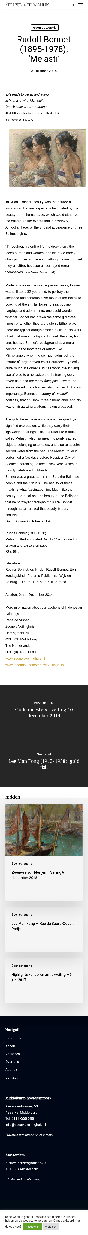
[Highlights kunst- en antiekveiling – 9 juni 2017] (44, 980)
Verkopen (12, 1054)
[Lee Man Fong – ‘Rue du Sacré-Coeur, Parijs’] (44, 929)
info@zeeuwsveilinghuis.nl (25, 1125)
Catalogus (13, 1038)
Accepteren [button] (32, 1226)
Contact (11, 1077)
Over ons (12, 1062)
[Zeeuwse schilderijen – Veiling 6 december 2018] (44, 852)
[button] (80, 4)
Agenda (11, 1069)
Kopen (10, 1046)
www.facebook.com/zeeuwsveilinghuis (34, 665)
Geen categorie (45, 28)
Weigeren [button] (50, 1226)
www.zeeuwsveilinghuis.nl (25, 658)
